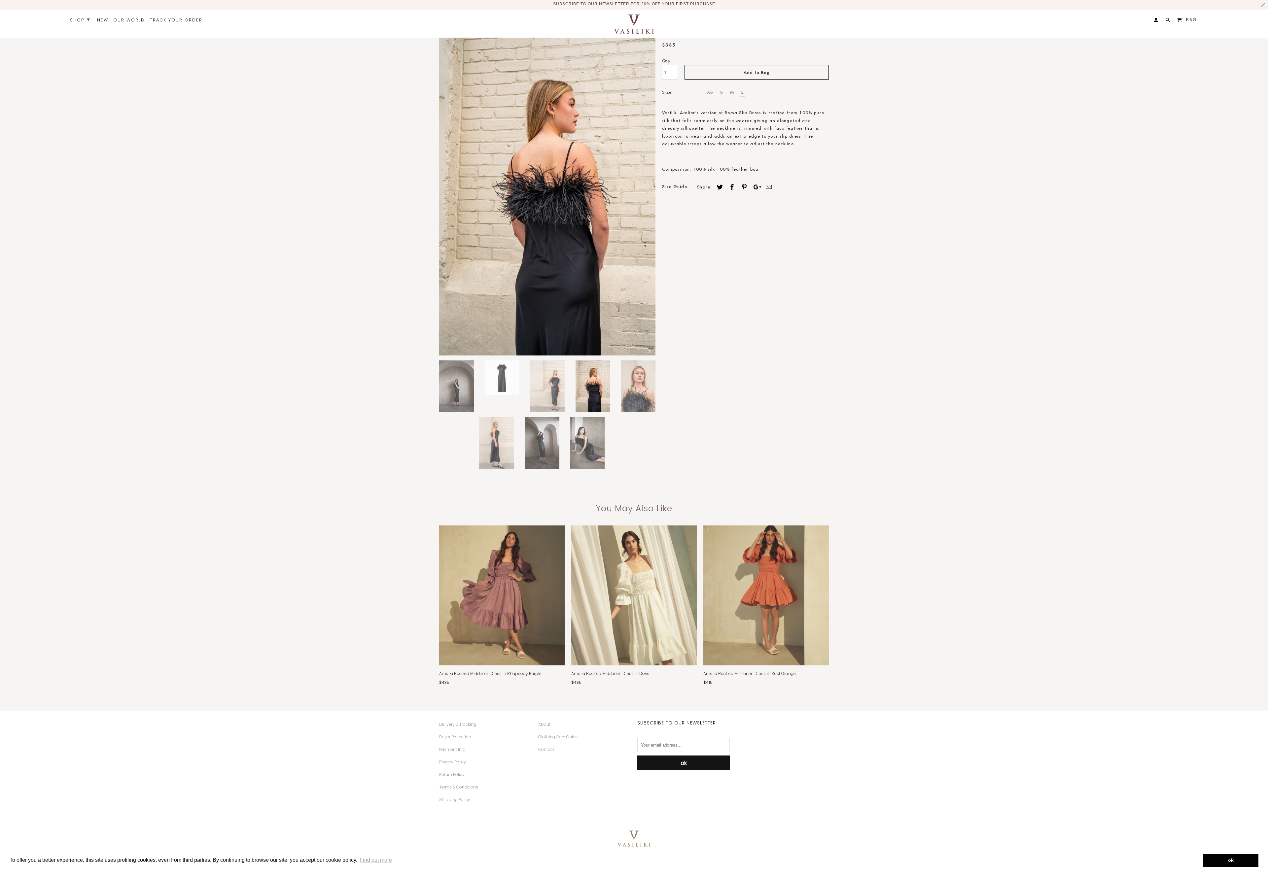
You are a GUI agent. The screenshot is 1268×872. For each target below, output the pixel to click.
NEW (102, 20)
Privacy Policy (452, 762)
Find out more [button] (376, 860)
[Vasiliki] (634, 23)
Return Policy (452, 774)
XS (710, 92)
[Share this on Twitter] (719, 187)
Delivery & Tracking (457, 724)
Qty (666, 60)
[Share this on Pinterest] (743, 187)
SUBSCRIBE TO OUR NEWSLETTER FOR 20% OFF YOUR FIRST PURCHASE (634, 4)
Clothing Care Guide (558, 737)
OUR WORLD (129, 20)
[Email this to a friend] (767, 187)
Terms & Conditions (458, 787)
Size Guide (674, 186)
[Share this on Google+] (755, 187)
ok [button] (1231, 860)
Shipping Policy (454, 799)
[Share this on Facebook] (731, 187)
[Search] (1168, 21)
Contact (546, 749)
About (544, 724)
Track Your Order (176, 20)
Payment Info (452, 749)
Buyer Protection (455, 737)
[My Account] (1156, 21)
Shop (80, 19)
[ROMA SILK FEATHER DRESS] (547, 193)
